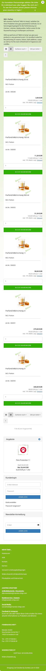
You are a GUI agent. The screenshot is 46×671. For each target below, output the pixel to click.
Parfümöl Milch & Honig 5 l (16, 369)
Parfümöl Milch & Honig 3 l (16, 311)
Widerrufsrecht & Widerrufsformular (14, 574)
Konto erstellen (11, 502)
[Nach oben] (39, 667)
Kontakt (4, 562)
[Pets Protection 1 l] (23, 450)
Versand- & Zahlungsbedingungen (13, 570)
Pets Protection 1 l (23, 460)
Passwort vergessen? (13, 506)
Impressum (6, 553)
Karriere (4, 566)
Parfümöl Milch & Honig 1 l (16, 253)
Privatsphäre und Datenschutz (12, 578)
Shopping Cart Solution (15, 668)
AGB (3, 557)
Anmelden (23, 497)
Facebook (5, 611)
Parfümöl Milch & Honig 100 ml (17, 137)
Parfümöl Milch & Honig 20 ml (17, 80)
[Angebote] (39, 439)
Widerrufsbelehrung (9, 657)
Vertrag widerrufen (23, 653)
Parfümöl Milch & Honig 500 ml (17, 195)
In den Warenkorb (23, 114)
